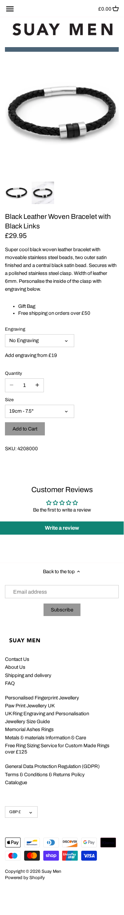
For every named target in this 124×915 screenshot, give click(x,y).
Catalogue (16, 782)
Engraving (15, 329)
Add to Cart (25, 428)
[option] (16, 192)
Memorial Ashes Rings (29, 729)
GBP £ (15, 812)
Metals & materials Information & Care (45, 737)
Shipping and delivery (28, 675)
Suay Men (51, 871)
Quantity (13, 373)
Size (9, 399)
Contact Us (17, 659)
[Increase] (37, 385)
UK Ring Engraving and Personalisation (47, 713)
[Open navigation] (10, 9)
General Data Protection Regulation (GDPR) (52, 766)
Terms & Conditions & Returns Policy (45, 774)
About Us (15, 667)
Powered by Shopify (25, 877)
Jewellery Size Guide (27, 721)
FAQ (10, 683)
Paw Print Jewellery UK (30, 705)
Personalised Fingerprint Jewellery (42, 697)
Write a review (62, 528)
